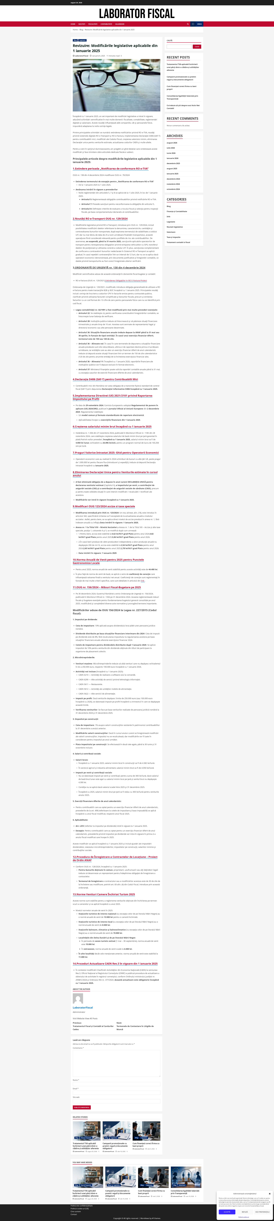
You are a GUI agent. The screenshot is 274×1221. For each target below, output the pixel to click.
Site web (76, 1097)
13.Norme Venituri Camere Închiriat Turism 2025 (104, 894)
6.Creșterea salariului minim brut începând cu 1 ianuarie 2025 (112, 426)
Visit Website (79, 1018)
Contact (74, 1214)
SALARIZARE (119, 24)
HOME (73, 24)
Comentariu (78, 1048)
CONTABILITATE (106, 24)
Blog (75, 40)
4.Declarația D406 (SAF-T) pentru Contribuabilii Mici (105, 379)
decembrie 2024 (173, 179)
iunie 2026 (171, 153)
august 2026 (172, 143)
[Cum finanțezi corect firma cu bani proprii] (146, 1131)
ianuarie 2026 (172, 158)
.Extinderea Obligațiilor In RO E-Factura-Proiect (126, 280)
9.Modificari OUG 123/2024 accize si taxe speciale (104, 506)
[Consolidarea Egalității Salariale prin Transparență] (186, 1177)
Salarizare (171, 232)
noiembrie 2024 (173, 184)
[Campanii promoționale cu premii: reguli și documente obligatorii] (116, 1131)
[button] (270, 1194)
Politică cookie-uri (243, 1217)
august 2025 (172, 168)
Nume (76, 1080)
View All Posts (91, 1018)
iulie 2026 (171, 148)
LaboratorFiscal (81, 56)
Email (76, 1088)
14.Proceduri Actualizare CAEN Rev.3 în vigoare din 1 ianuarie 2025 (115, 963)
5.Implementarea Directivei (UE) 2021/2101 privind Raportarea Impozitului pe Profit (112, 397)
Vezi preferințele (262, 1212)
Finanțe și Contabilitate (177, 211)
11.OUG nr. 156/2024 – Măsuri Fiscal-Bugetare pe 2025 (107, 587)
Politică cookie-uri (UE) (80, 1208)
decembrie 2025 (173, 163)
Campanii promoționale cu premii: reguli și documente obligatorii (115, 1146)
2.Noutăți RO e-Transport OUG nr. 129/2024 (100, 218)
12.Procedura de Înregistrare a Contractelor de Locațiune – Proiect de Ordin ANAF (115, 858)
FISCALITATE (92, 24)
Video (199, 24)
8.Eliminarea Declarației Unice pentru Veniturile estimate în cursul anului (115, 473)
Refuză (245, 1212)
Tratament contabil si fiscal (178, 242)
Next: (135, 1026)
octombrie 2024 (173, 189)
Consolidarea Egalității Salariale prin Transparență (185, 1192)
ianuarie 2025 (172, 174)
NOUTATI (81, 24)
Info (168, 216)
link (143, 580)
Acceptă (227, 1212)
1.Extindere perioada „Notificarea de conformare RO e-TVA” (111, 168)
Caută (169, 40)
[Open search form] (188, 24)
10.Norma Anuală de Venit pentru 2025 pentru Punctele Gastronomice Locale (108, 561)
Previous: (93, 1026)
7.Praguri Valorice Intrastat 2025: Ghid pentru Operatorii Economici (116, 452)
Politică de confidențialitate (82, 1206)
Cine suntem (76, 1211)
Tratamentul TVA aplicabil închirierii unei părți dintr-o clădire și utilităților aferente (86, 1146)
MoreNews (144, 1218)
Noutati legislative (175, 227)
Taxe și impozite (86, 1138)
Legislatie (82, 40)
